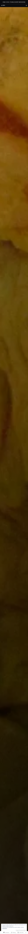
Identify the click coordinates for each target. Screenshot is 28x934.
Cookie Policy (4, 928)
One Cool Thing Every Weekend (14, 2)
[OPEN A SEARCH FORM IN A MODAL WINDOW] (26, 5)
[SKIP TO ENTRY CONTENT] (14, 498)
